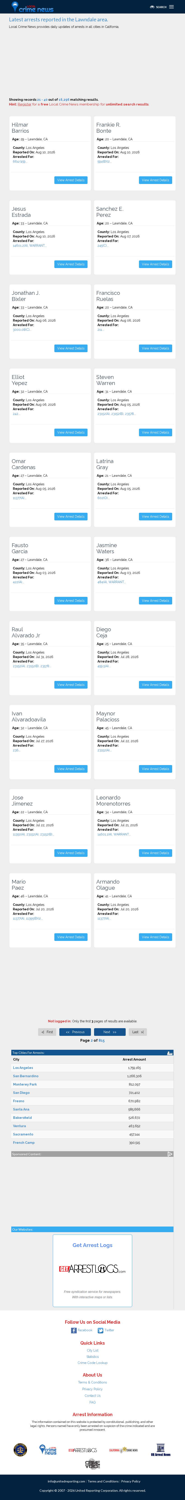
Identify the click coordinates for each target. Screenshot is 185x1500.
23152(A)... (104, 750)
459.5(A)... (104, 666)
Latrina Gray (104, 464)
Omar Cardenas (23, 464)
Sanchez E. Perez (109, 212)
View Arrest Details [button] (71, 180)
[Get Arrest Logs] (83, 1449)
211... (100, 329)
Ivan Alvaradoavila (29, 716)
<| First (47, 1032)
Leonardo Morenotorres (113, 801)
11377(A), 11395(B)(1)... (28, 918)
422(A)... (18, 582)
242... (16, 414)
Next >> (110, 1032)
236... (17, 750)
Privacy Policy (92, 1389)
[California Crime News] (123, 1449)
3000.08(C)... (22, 329)
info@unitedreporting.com (66, 1481)
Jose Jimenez (22, 801)
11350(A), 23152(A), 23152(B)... (33, 834)
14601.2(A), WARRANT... (30, 245)
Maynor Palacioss (107, 716)
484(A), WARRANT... (111, 582)
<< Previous (75, 1032)
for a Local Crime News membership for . (83, 104)
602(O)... (103, 498)
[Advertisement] (92, 63)
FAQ (93, 1402)
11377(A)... (19, 498)
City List (92, 1350)
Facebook (85, 1330)
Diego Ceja (103, 632)
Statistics (92, 1357)
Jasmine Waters (106, 548)
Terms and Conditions (103, 1481)
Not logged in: (59, 1021)
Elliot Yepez (19, 380)
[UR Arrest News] (160, 1449)
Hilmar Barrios (20, 128)
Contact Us (93, 1395)
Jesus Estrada (21, 212)
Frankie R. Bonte (108, 128)
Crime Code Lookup (93, 1363)
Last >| (137, 1032)
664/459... (20, 161)
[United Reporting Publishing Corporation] (20, 1449)
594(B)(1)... (104, 161)
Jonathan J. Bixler (26, 296)
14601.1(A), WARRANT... (114, 834)
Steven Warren (105, 380)
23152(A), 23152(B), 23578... (116, 414)
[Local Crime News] (47, 1449)
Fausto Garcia (20, 548)
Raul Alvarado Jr (26, 632)
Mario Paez (19, 885)
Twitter (109, 1330)
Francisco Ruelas (108, 296)
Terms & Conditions (92, 1382)
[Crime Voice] (92, 1463)
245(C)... (103, 245)
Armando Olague (108, 885)
